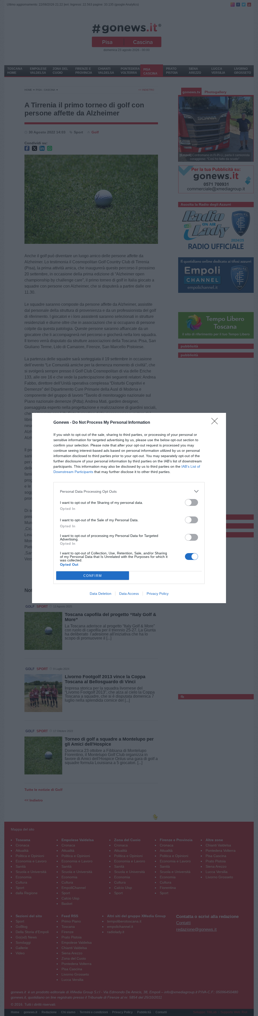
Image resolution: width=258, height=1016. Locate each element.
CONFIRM (92, 576)
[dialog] (129, 508)
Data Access (129, 594)
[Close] (216, 423)
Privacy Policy (158, 594)
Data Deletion (100, 594)
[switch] (191, 502)
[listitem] (129, 491)
